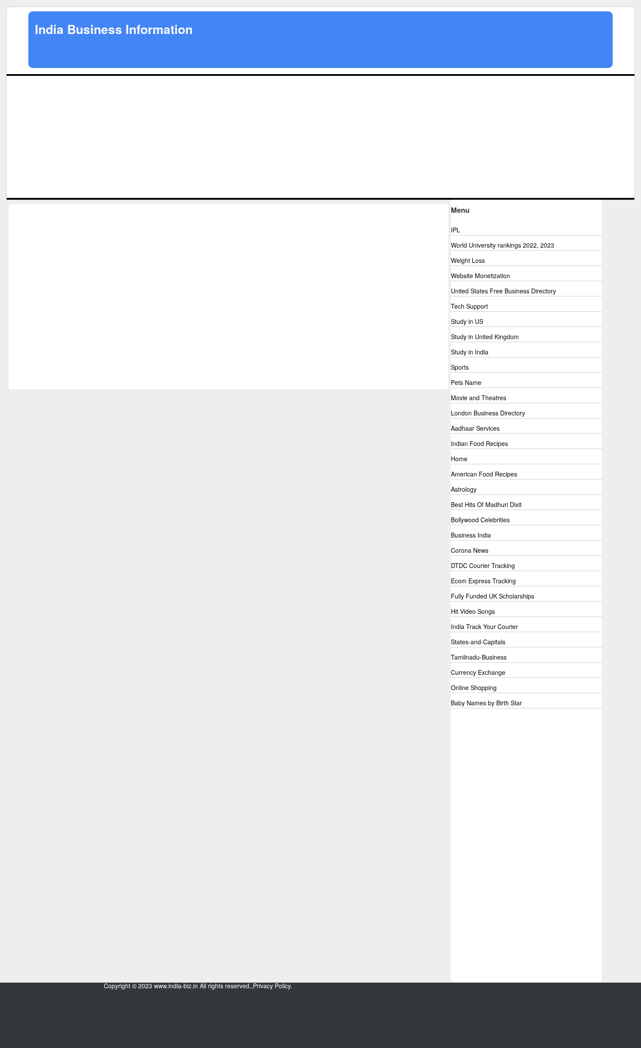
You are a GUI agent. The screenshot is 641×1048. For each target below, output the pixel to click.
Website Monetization (480, 275)
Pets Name (466, 382)
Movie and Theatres (478, 397)
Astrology (464, 489)
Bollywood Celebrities (480, 519)
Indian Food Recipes (479, 443)
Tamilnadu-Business (479, 657)
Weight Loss (468, 260)
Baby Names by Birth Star (486, 702)
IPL (455, 229)
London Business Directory (488, 412)
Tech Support (469, 306)
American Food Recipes (484, 474)
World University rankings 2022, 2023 (502, 245)
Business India (471, 535)
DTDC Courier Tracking (483, 565)
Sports (460, 367)
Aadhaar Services (475, 428)
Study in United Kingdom (485, 336)
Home (459, 458)
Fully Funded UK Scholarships (492, 596)
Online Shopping (474, 687)
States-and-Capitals (478, 641)
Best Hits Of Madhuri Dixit (486, 504)
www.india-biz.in (176, 985)
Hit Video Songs (473, 611)
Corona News (469, 550)
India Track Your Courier (484, 626)
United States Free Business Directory (503, 290)
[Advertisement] (320, 137)
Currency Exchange (478, 672)
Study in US (467, 321)
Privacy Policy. (272, 985)
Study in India (469, 351)
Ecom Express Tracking (483, 580)
